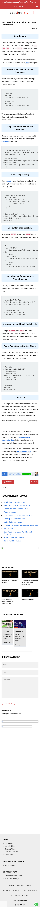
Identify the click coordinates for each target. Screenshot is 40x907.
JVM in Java (8, 529)
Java (27, 63)
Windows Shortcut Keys (13, 876)
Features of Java (10, 512)
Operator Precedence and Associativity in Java (21, 525)
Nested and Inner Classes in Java (16, 509)
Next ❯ (34, 482)
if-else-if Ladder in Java (12, 541)
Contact (26, 896)
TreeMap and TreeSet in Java (14, 519)
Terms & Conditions (12, 891)
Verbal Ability (10, 846)
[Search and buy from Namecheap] (20, 624)
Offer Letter (9, 855)
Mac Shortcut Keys (12, 879)
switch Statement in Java (13, 522)
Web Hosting (10, 865)
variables (5, 142)
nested (10, 181)
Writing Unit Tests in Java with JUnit (17, 505)
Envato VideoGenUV (10, 642)
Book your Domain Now (23, 645)
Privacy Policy (24, 886)
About (12, 886)
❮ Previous (8, 482)
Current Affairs (10, 849)
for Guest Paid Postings (19, 2)
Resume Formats (11, 852)
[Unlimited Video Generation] (7, 624)
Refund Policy (30, 891)
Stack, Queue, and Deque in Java (16, 537)
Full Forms (9, 843)
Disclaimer (15, 896)
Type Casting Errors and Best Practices (18, 515)
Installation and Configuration (14, 502)
